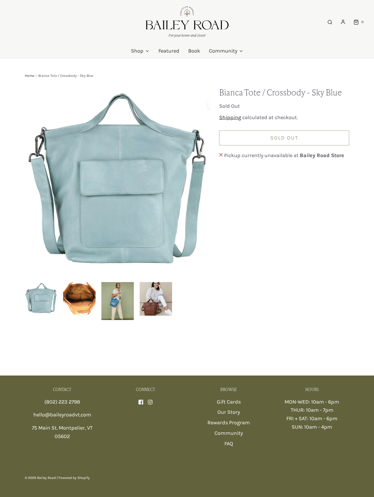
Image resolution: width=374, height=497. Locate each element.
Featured (168, 51)
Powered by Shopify (74, 478)
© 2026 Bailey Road (40, 478)
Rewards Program (228, 422)
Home (29, 76)
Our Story (228, 412)
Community (228, 433)
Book (194, 51)
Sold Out (284, 138)
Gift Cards (229, 402)
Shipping (230, 117)
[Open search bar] (330, 22)
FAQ (228, 443)
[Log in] (343, 22)
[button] (41, 298)
